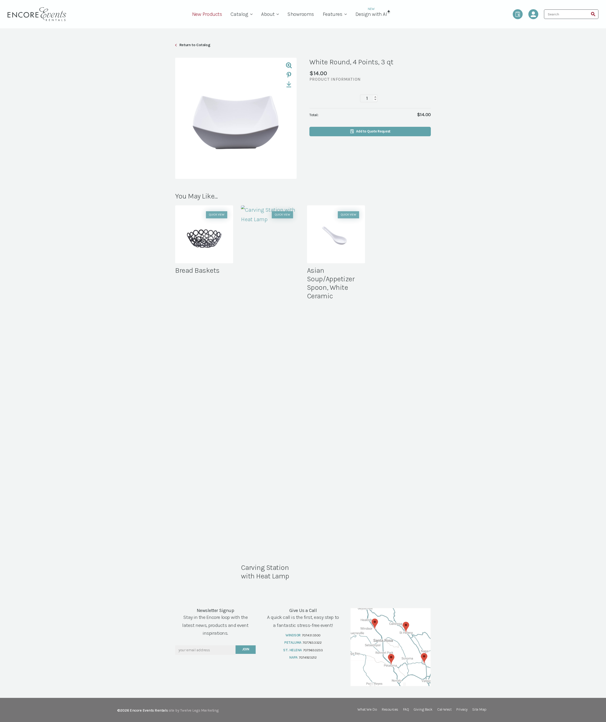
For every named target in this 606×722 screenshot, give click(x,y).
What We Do (367, 710)
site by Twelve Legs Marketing (194, 710)
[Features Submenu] (347, 14)
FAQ (406, 710)
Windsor (293, 635)
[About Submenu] (279, 14)
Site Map (479, 710)
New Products (207, 14)
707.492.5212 (307, 657)
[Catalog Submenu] (252, 14)
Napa (293, 657)
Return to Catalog (194, 45)
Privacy (462, 710)
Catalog (239, 14)
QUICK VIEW (216, 214)
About (268, 14)
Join (245, 649)
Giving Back (423, 710)
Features (333, 14)
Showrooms (300, 14)
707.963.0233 (313, 650)
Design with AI (371, 14)
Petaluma (292, 642)
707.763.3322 (312, 642)
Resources (390, 710)
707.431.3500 (311, 635)
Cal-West (444, 710)
